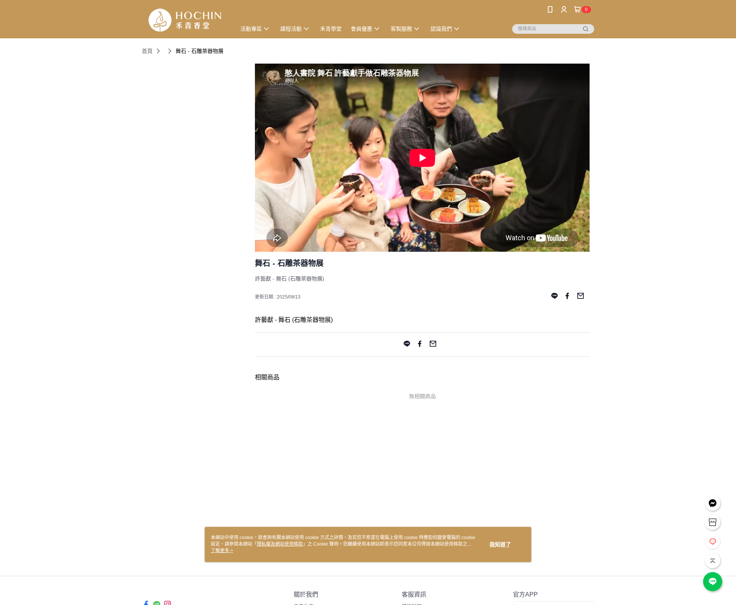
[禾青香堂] (184, 20)
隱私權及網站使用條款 (280, 544)
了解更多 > (222, 550)
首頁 (147, 51)
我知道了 (500, 544)
